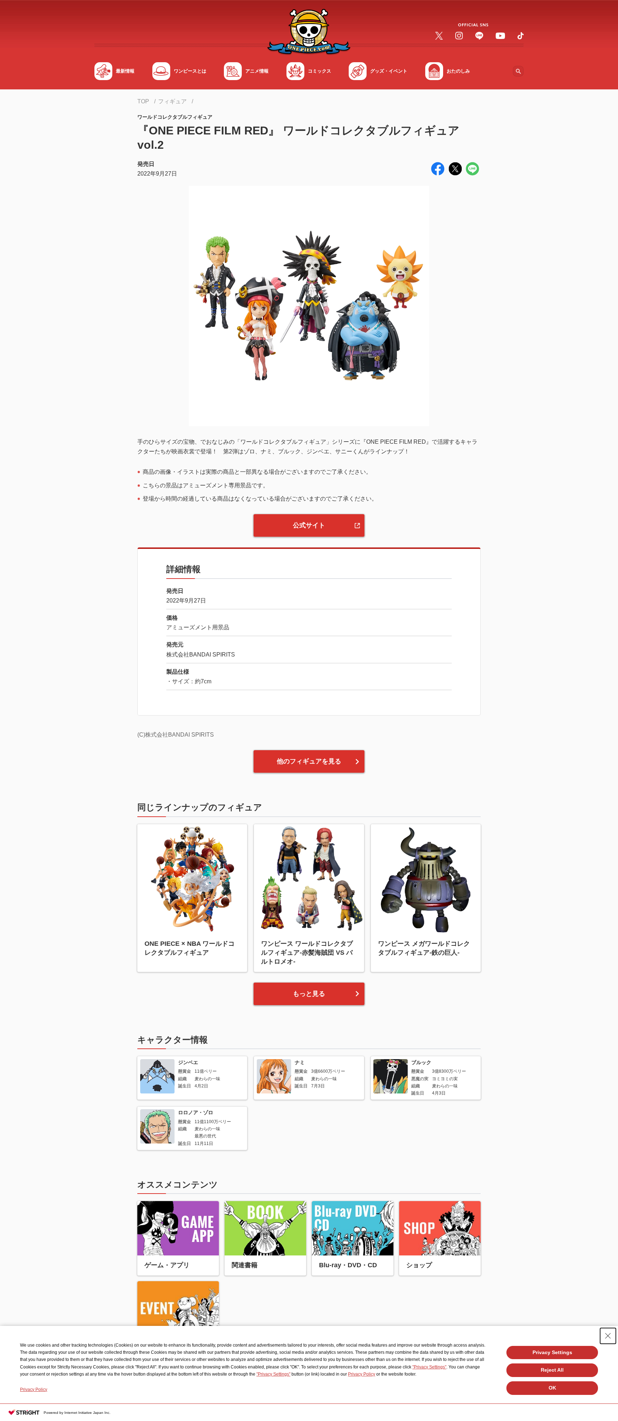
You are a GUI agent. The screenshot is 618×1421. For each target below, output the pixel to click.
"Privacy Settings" (429, 1367)
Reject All (552, 1370)
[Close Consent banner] (608, 1336)
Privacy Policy (361, 1374)
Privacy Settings (552, 1352)
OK (552, 1388)
